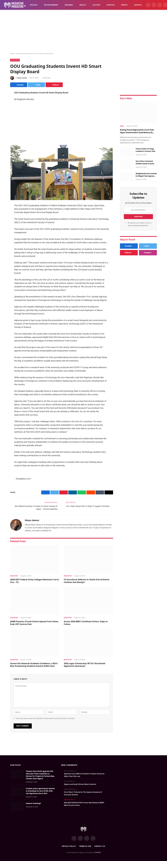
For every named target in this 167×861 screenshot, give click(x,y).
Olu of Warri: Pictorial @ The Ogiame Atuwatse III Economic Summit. (83, 793)
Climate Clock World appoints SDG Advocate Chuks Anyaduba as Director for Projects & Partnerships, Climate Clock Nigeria (40, 775)
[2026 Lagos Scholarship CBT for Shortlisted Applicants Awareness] (88, 643)
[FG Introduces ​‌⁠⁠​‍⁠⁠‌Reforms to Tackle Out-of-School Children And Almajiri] (88, 559)
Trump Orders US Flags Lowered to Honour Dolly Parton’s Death (146, 150)
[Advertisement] (83, 31)
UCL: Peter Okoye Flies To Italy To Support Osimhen (88, 506)
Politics (33, 5)
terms (130, 225)
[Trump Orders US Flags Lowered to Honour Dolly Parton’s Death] (126, 152)
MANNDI (98, 852)
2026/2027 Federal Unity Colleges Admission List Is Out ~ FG (34, 581)
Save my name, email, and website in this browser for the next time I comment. (45, 718)
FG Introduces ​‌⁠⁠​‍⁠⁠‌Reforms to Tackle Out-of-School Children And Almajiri (86, 581)
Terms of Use (85, 846)
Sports (124, 5)
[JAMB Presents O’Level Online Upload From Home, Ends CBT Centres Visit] (34, 601)
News (122, 126)
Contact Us (99, 846)
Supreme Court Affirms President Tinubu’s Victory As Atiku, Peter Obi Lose (84, 775)
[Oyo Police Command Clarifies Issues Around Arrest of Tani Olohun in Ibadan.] (126, 164)
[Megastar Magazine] (15, 4)
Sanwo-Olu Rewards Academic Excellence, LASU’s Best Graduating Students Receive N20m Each (34, 664)
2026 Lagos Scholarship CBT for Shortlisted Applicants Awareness (84, 664)
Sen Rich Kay (68, 800)
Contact (138, 5)
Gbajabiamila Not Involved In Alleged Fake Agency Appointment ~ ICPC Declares (146, 174)
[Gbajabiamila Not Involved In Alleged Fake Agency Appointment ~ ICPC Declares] (126, 176)
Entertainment (51, 5)
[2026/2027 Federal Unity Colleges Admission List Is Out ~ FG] (34, 559)
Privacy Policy (69, 846)
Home (12, 53)
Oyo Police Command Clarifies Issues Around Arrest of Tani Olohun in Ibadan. (145, 162)
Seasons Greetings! (33, 803)
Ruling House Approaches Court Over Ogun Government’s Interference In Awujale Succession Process (137, 131)
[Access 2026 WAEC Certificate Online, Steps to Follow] (88, 601)
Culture (96, 5)
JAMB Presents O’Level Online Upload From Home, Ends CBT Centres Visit (34, 623)
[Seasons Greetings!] (17, 806)
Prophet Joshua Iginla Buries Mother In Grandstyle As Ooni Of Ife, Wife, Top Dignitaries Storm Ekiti (40, 791)
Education (15, 60)
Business (69, 5)
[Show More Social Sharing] (65, 84)
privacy (138, 225)
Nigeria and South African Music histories (80, 784)
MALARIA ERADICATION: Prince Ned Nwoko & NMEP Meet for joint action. (84, 804)
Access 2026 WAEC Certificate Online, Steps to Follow (86, 623)
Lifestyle (110, 5)
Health (82, 5)
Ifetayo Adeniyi (22, 78)
